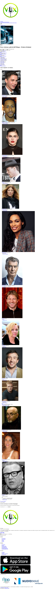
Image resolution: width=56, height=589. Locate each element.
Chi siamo (13, 22)
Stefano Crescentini (5, 123)
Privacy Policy (4, 587)
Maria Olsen (3, 404)
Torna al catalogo (3, 501)
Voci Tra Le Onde (4, 546)
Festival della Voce (4, 547)
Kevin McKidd (4, 401)
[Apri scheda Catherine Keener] (10, 208)
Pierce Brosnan (4, 285)
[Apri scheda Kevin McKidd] (10, 400)
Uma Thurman (4, 345)
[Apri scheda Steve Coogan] (12, 377)
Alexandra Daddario (4, 155)
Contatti (15, 22)
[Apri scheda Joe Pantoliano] (11, 429)
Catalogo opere (3, 25)
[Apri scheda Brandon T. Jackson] (9, 121)
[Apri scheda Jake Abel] (11, 181)
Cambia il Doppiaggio (5, 548)
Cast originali (3, 539)
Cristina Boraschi (5, 461)
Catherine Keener (4, 209)
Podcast (3, 545)
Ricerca (3, 541)
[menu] (1, 24)
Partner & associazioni (5, 553)
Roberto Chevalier (5, 402)
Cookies (1, 587)
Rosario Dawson (4, 252)
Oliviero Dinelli (5, 499)
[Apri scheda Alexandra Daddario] (12, 154)
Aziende (8, 22)
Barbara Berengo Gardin (6, 405)
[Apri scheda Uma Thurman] (10, 344)
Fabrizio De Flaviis (5, 183)
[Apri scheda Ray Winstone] (13, 494)
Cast (4, 22)
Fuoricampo (10, 22)
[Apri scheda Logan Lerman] (11, 94)
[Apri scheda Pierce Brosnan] (12, 284)
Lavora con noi (4, 554)
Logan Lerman (4, 95)
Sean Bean (3, 318)
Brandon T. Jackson (4, 122)
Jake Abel (3, 182)
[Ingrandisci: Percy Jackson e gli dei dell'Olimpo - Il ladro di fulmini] (6, 35)
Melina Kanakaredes (4, 459)
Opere (6, 22)
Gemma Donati (5, 156)
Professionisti (2, 22)
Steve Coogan (4, 378)
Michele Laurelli (7, 588)
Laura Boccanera (5, 210)
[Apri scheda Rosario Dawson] (18, 251)
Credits (7, 587)
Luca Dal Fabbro (5, 431)
